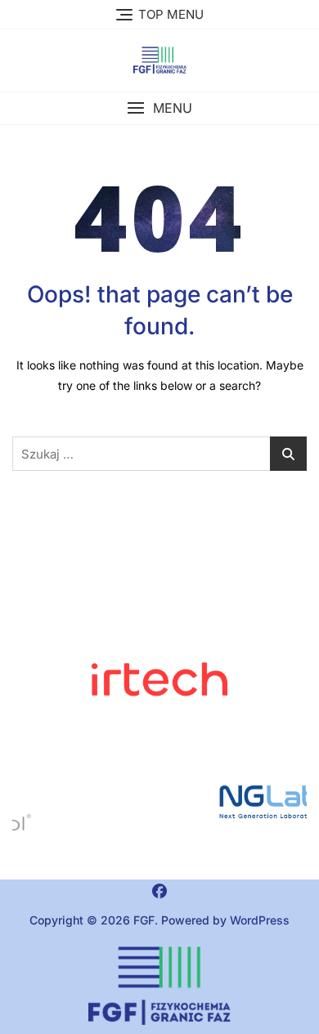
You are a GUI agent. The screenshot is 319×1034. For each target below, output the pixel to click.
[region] (159, 802)
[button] (159, 108)
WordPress (260, 920)
